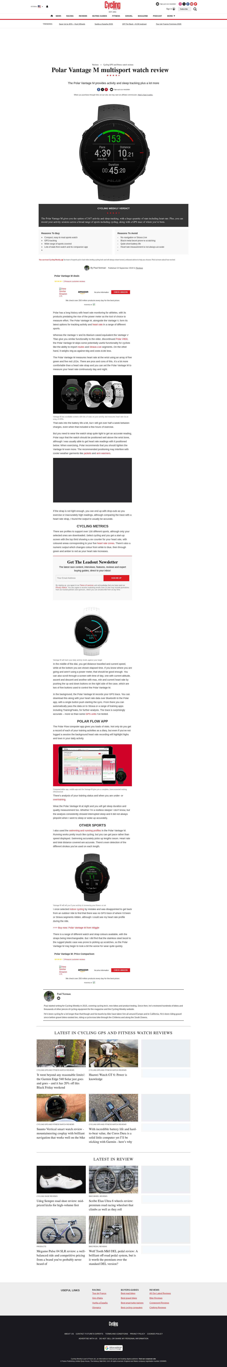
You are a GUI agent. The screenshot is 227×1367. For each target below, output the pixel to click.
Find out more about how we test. (163, 260)
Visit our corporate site (147, 1359)
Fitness (116, 16)
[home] (51, 16)
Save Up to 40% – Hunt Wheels (72, 24)
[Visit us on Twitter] (184, 4)
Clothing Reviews (157, 1307)
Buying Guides (99, 16)
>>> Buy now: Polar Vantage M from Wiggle (76, 927)
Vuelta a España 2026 (104, 24)
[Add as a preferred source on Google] (113, 1348)
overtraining (59, 799)
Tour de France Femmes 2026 (168, 24)
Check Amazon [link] (121, 292)
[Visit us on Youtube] (191, 4)
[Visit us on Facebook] (187, 4)
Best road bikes (128, 1293)
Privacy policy (137, 1334)
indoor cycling (77, 909)
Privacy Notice (61, 588)
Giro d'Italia (97, 1298)
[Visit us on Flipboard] (195, 4)
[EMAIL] (59, 998)
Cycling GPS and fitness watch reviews (118, 65)
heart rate (97, 324)
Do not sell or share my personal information (123, 1338)
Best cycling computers (131, 1307)
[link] (64, 292)
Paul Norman (100, 268)
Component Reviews (159, 1303)
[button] (92, 292)
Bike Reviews (155, 1298)
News (58, 16)
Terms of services (87, 585)
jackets (87, 453)
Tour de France (99, 1293)
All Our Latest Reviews (160, 1293)
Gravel (129, 16)
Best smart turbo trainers (132, 1303)
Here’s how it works (145, 95)
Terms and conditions (116, 1334)
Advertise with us (88, 1338)
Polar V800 (122, 339)
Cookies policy (155, 1334)
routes (81, 347)
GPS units (91, 714)
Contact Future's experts (89, 1334)
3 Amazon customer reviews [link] (74, 281)
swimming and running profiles (85, 830)
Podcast (157, 16)
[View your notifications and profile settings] (47, 6)
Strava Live (95, 347)
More (170, 16)
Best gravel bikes (129, 1298)
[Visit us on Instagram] (180, 4)
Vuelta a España (100, 1303)
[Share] (98, 89)
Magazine (143, 16)
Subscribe (184, 9)
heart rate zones (105, 543)
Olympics (96, 1307)
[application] (92, 480)
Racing (70, 16)
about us (69, 1334)
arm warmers (103, 453)
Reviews (83, 16)
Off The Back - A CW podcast (134, 24)
